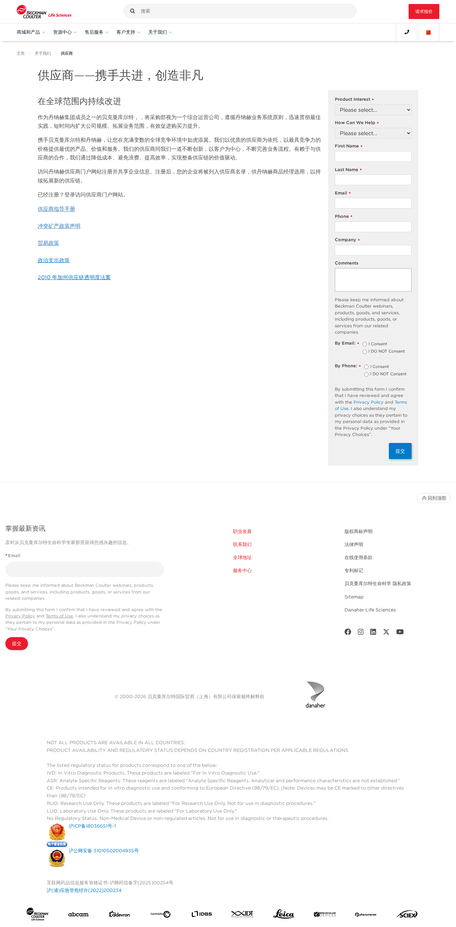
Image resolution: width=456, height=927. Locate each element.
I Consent (378, 344)
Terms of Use (59, 615)
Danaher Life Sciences (370, 609)
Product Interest (354, 99)
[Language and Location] (428, 32)
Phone (344, 216)
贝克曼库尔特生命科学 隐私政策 (378, 583)
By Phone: (348, 366)
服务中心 (242, 570)
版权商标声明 (359, 531)
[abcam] (78, 915)
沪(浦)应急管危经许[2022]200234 (84, 890)
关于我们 (43, 53)
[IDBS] (201, 915)
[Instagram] (361, 633)
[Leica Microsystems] (283, 915)
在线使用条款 (359, 557)
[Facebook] (348, 633)
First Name (349, 146)
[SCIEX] (407, 916)
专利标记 (354, 570)
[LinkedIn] (373, 633)
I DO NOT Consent (387, 352)
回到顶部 (437, 498)
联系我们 (242, 544)
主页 (21, 53)
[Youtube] (400, 633)
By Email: (347, 343)
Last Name (348, 170)
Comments (347, 263)
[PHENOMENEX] (366, 915)
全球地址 (242, 557)
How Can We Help (357, 123)
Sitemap (354, 596)
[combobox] (240, 11)
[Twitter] (386, 633)
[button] (133, 11)
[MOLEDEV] (324, 915)
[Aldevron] (119, 915)
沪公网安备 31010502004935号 (104, 850)
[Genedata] (160, 915)
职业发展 (242, 531)
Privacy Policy (369, 402)
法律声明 (354, 544)
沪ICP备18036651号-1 (92, 826)
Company (347, 240)
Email (343, 193)
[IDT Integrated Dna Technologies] (242, 915)
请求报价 (424, 11)
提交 (400, 451)
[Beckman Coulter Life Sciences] (44, 11)
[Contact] (407, 32)
